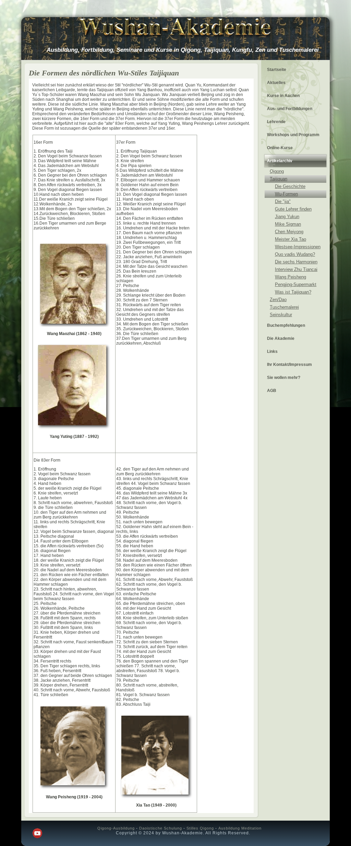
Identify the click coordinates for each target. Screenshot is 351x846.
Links (272, 351)
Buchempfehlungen (286, 325)
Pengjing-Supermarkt (295, 284)
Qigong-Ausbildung (116, 828)
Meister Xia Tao (290, 239)
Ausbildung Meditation (240, 828)
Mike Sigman (288, 224)
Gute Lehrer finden (293, 209)
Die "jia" (283, 201)
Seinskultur (281, 314)
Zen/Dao (278, 299)
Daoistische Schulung (160, 828)
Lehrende (276, 121)
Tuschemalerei (284, 307)
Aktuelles (276, 82)
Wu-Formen (286, 193)
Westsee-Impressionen (297, 246)
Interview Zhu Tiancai (296, 269)
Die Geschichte (290, 186)
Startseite (276, 69)
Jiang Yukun (287, 216)
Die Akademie (280, 338)
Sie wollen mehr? (283, 377)
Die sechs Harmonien (296, 261)
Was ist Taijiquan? (293, 292)
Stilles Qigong (200, 828)
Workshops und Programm (293, 134)
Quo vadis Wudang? (295, 254)
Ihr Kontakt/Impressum (289, 364)
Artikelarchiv (279, 160)
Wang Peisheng (290, 276)
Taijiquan (278, 178)
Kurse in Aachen (283, 95)
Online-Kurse (280, 147)
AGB (271, 390)
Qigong (277, 171)
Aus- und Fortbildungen (289, 108)
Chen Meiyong (289, 231)
